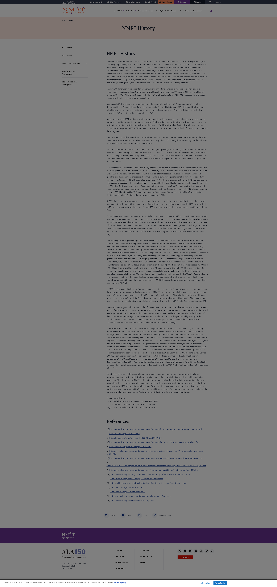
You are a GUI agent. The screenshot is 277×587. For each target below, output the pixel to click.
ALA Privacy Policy (120, 582)
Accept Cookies (220, 583)
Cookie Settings (205, 583)
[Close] (273, 583)
